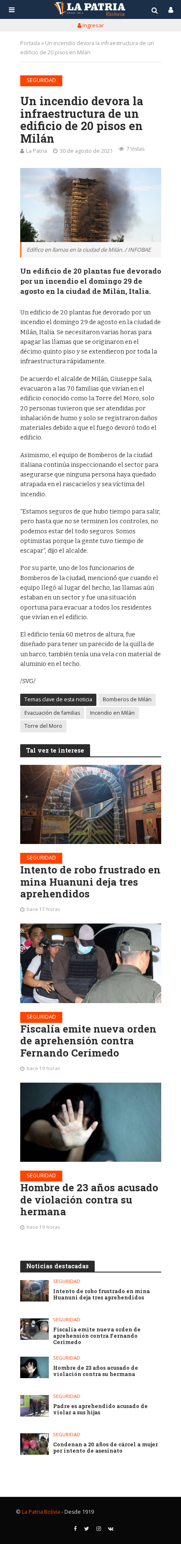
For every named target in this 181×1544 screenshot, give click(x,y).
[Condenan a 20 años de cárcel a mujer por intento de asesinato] (34, 1444)
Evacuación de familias (52, 712)
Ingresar (92, 25)
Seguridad (41, 80)
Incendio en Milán (112, 712)
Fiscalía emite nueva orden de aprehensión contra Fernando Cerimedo (88, 1041)
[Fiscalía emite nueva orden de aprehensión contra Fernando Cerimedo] (90, 963)
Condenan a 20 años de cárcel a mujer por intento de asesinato (105, 1447)
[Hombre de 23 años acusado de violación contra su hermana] (90, 1122)
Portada (30, 43)
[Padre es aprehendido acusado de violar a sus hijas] (34, 1405)
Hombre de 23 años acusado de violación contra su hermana (89, 1200)
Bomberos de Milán (127, 699)
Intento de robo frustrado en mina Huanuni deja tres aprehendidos (90, 882)
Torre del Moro (43, 725)
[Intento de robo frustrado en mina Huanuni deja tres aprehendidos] (90, 804)
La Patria (36, 150)
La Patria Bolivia (41, 1511)
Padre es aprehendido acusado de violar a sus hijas (100, 1409)
